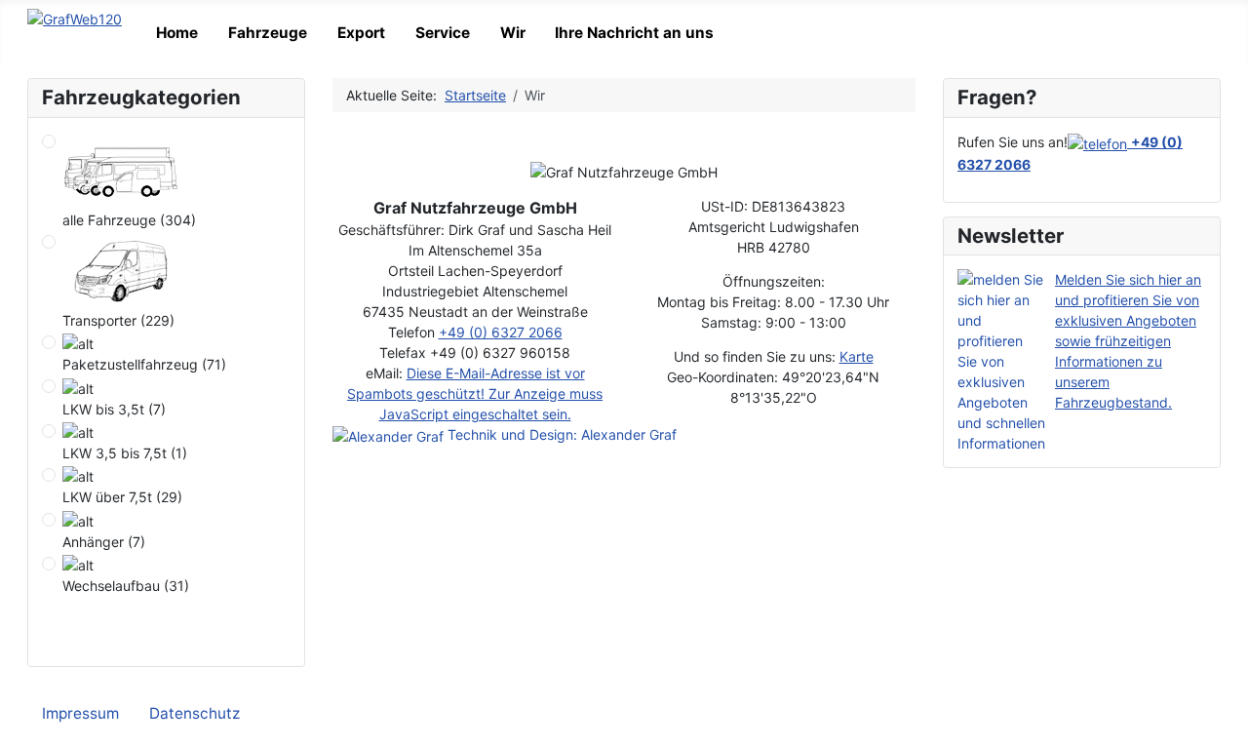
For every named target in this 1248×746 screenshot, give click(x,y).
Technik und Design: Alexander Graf (560, 434)
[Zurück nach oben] (1226, 724)
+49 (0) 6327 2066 (501, 332)
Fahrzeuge (267, 32)
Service (442, 32)
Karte (856, 356)
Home (177, 32)
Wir (513, 32)
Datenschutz (194, 713)
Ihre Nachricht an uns (634, 32)
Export (361, 32)
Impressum (80, 713)
